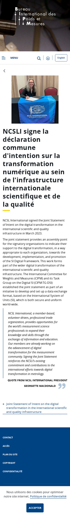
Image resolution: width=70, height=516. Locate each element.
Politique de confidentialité (48, 496)
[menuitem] (8, 437)
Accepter (35, 508)
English (61, 57)
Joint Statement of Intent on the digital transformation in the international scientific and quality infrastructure (36, 408)
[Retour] (4, 71)
